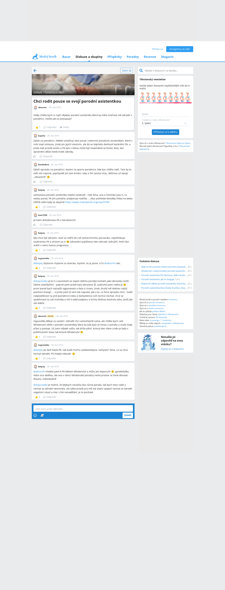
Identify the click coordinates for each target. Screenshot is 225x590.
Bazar (66, 57)
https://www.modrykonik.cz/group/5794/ (87, 202)
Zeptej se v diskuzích (172, 349)
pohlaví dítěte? (158, 311)
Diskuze (37, 92)
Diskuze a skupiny (89, 57)
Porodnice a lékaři (54, 92)
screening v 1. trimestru (160, 320)
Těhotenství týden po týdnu (178, 143)
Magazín (167, 57)
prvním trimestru (156, 302)
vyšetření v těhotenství (168, 314)
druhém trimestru (157, 305)
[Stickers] (42, 415)
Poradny (133, 57)
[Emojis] (35, 415)
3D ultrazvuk (161, 317)
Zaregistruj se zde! (179, 49)
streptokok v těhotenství (172, 323)
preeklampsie (160, 326)
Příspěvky (114, 57)
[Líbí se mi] (35, 156)
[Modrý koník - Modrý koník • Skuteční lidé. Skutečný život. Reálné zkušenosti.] (44, 57)
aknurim (111, 263)
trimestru (173, 299)
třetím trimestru (156, 308)
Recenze (150, 57)
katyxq (39, 263)
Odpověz (51, 127)
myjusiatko (41, 281)
